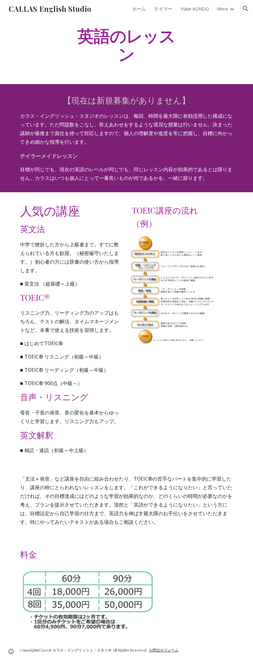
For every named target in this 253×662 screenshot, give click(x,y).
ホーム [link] (139, 9)
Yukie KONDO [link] (194, 9)
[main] (126, 44)
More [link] (222, 9)
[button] (245, 8)
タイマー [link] (163, 9)
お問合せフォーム (164, 649)
